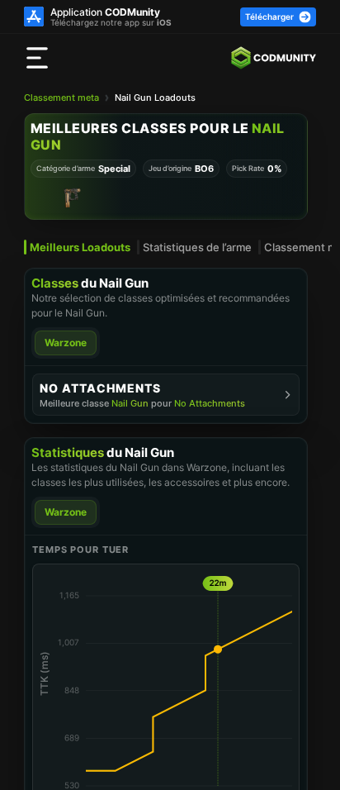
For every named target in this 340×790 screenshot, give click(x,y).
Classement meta (61, 97)
